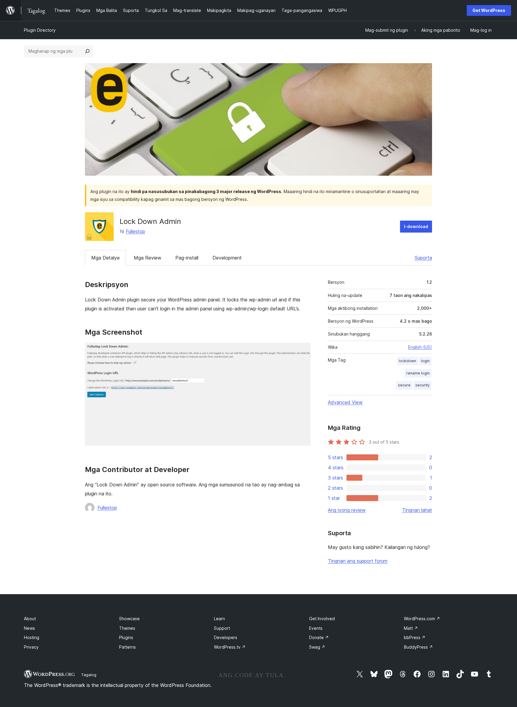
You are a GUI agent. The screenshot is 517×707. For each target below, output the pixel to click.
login (425, 361)
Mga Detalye (105, 258)
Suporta (423, 258)
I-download (416, 226)
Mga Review (147, 258)
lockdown (407, 361)
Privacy (31, 647)
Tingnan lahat (417, 510)
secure (404, 385)
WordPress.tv (230, 647)
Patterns (127, 647)
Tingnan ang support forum (357, 561)
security (422, 385)
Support (222, 628)
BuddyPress (418, 647)
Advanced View (345, 402)
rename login (418, 373)
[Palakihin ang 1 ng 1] (302, 351)
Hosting (31, 637)
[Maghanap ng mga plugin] (87, 51)
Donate (319, 637)
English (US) (420, 347)
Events (316, 628)
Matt (411, 628)
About (30, 618)
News (29, 628)
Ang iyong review (347, 510)
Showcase (129, 618)
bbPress (414, 637)
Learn (219, 618)
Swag (317, 647)
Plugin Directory (40, 30)
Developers (225, 637)
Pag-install (186, 258)
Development (227, 258)
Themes (127, 628)
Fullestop (135, 231)
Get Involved (322, 618)
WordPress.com (422, 618)
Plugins (126, 637)
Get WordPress (488, 10)
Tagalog (88, 674)
